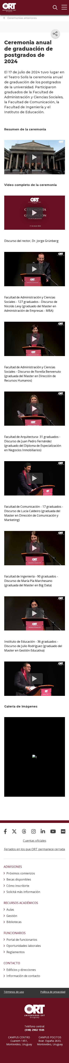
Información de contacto (23, 976)
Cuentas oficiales (34, 841)
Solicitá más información (23, 892)
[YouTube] (53, 831)
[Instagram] (33, 831)
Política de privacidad (52, 992)
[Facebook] (5, 831)
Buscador (55, 7)
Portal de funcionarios (21, 940)
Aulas (10, 910)
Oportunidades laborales (23, 946)
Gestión (11, 916)
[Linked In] (43, 831)
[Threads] (24, 831)
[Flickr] (63, 831)
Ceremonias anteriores (22, 17)
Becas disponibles (18, 879)
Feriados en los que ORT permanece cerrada (34, 849)
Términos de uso (14, 992)
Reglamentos (15, 952)
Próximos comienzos (20, 873)
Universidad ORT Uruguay (9, 7)
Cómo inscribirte (17, 886)
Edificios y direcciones (21, 970)
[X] (14, 831)
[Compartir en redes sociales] (55, 33)
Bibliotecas (14, 922)
